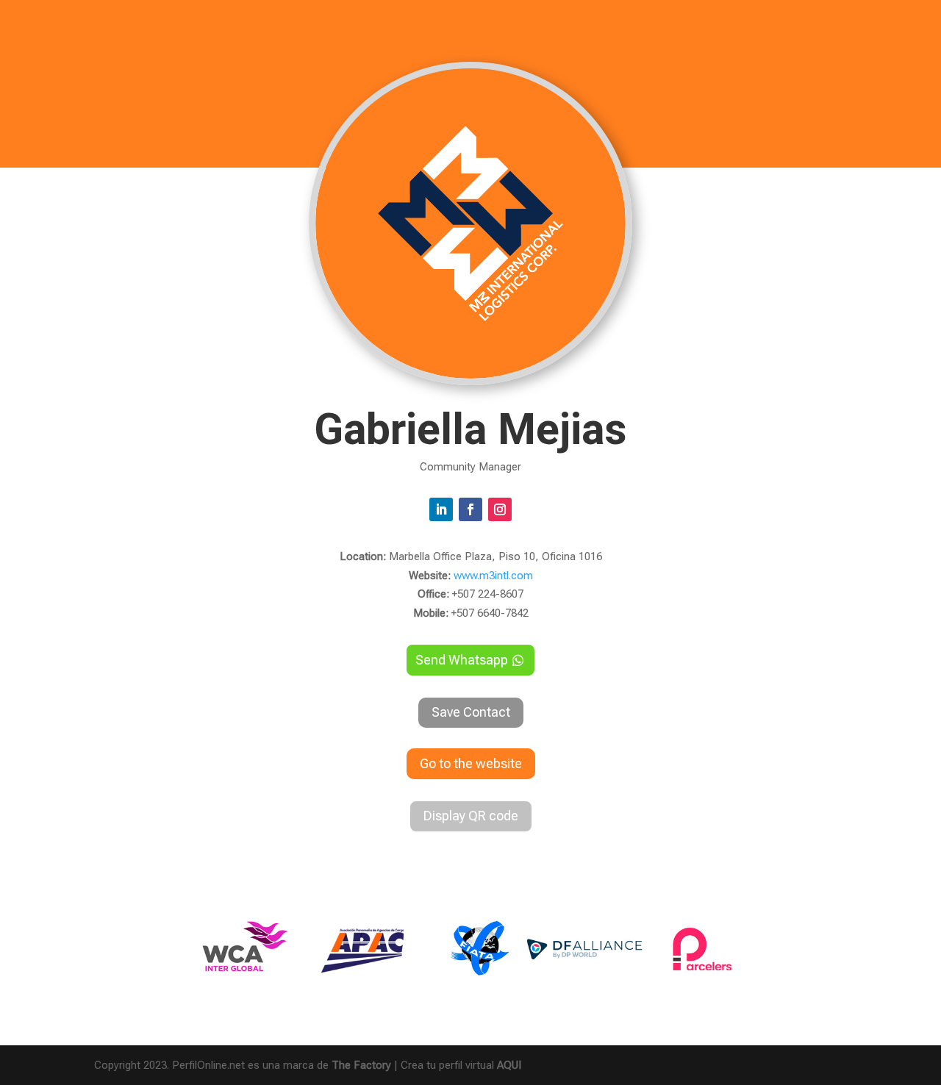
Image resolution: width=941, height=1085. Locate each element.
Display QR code (470, 815)
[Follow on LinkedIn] (441, 509)
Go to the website (471, 763)
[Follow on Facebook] (470, 509)
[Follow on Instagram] (500, 509)
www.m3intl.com (493, 575)
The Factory (361, 1065)
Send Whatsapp (461, 659)
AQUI (509, 1065)
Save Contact (471, 712)
